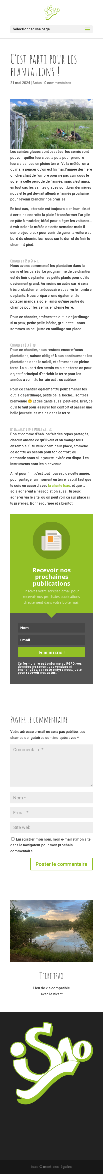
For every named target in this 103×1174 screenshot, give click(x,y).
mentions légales (57, 1167)
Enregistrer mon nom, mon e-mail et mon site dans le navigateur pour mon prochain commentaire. (50, 845)
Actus (37, 83)
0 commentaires (57, 83)
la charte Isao (59, 486)
